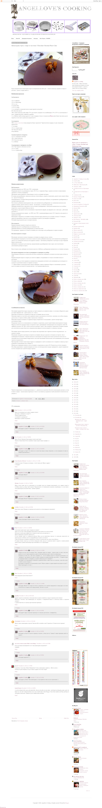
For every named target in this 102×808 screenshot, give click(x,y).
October (77, 432)
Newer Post (14, 718)
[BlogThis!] (40, 399)
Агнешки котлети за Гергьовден (81, 188)
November (77, 417)
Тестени (75, 269)
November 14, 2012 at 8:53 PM (43, 643)
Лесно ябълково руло (83, 758)
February (77, 449)
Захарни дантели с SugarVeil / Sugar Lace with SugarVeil (83, 323)
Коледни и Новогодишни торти (81, 223)
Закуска (75, 212)
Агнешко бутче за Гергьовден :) (81, 191)
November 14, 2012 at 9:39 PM (37, 655)
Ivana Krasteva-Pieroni (20, 461)
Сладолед (76, 264)
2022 (75, 391)
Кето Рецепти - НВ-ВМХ (45, 38)
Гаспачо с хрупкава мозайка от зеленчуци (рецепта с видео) (83, 711)
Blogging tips (3, 807)
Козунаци (36, 38)
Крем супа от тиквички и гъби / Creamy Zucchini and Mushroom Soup (80, 144)
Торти (27, 400)
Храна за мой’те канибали (80, 747)
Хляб (75, 275)
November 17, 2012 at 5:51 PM (37, 677)
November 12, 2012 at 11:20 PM (24, 573)
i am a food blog (77, 724)
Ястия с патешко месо (79, 283)
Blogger (67, 803)
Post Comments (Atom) (22, 721)
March (76, 447)
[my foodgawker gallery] (81, 702)
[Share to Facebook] (42, 399)
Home (12, 38)
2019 (75, 397)
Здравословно (77, 213)
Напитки (76, 237)
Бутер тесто (76, 198)
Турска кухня (77, 273)
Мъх (16, 573)
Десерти (23, 400)
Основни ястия (77, 241)
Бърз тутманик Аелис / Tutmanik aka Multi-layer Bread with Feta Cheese (84, 373)
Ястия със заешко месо (79, 288)
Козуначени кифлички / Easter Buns (83, 523)
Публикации (77, 256)
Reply (16, 420)
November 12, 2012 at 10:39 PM (37, 426)
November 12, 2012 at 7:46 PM (26, 483)
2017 (75, 402)
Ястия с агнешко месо (79, 279)
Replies (18, 423)
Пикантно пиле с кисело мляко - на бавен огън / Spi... (82, 428)
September (77, 434)
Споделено (76, 266)
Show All (88, 790)
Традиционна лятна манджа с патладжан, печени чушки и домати (83, 770)
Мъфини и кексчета (78, 234)
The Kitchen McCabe (79, 776)
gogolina (17, 595)
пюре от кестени (18, 123)
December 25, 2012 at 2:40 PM (28, 688)
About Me (18, 38)
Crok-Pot (76, 181)
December (77, 415)
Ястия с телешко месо (79, 287)
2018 (75, 400)
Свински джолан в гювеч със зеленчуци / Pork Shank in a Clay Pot (84, 347)
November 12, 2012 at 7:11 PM (33, 461)
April (76, 445)
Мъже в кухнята (77, 232)
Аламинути (76, 195)
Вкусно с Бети (77, 708)
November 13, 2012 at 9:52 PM (37, 610)
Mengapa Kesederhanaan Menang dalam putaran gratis (80, 742)
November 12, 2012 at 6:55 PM (24, 410)
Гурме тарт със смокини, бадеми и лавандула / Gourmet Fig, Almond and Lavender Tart (84, 508)
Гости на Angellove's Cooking (80, 204)
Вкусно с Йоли (77, 757)
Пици (75, 247)
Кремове (76, 228)
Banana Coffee (77, 725)
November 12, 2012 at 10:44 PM (37, 472)
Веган (75, 200)
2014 (75, 409)
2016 (75, 404)
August (77, 436)
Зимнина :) (76, 217)
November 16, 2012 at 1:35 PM (25, 665)
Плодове (76, 249)
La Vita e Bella (77, 182)
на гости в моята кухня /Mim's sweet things (25, 643)
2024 (75, 386)
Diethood (76, 718)
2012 (75, 413)
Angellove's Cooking (23, 426)
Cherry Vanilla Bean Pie (79, 777)
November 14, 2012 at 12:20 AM (28, 621)
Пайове (75, 243)
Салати (75, 260)
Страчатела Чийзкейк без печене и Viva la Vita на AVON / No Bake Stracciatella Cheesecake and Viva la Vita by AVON (81, 532)
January (77, 452)
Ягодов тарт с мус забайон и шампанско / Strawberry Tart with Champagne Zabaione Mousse (81, 339)
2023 (75, 388)
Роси (51, 116)
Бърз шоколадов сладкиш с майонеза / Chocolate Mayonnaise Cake (84, 316)
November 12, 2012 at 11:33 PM (37, 550)
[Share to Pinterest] (44, 399)
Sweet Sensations (78, 741)
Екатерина (17, 621)
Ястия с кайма (77, 281)
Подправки (76, 251)
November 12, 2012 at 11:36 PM (37, 583)
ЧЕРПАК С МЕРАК (79, 781)
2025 (75, 384)
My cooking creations (79, 729)
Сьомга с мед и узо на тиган (83, 749)
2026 (75, 382)
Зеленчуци (76, 215)
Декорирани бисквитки (27, 38)
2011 (75, 454)
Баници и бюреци (78, 196)
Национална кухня (78, 239)
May (76, 443)
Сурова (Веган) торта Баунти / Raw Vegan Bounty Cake (84, 540)
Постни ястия (77, 253)
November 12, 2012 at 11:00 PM (25, 527)
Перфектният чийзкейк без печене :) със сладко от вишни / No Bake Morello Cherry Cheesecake (81, 301)
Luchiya (17, 507)
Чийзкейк (76, 277)
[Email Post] (36, 398)
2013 (75, 411)
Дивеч (75, 210)
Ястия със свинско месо (79, 290)
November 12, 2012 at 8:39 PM (26, 507)
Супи (75, 268)
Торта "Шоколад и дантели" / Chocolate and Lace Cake (84, 308)
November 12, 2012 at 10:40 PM (37, 448)
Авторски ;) (18, 400)
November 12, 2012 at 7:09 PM (24, 437)
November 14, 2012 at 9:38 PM (37, 631)
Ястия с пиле (77, 285)
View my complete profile (78, 90)
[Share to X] (41, 399)
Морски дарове (77, 230)
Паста (75, 245)
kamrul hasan (18, 688)
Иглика (17, 483)
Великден (76, 202)
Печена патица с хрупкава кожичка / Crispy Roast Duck (84, 500)
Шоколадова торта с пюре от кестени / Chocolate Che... (82, 424)
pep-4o (16, 666)
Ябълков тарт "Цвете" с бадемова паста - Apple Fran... (81, 421)
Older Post (66, 718)
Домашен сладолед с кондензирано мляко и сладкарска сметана (83, 784)
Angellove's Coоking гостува (80, 179)
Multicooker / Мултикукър (80, 184)
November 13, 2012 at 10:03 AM (26, 595)
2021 (75, 393)
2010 (75, 457)
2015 (75, 406)
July (76, 438)
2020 (75, 395)
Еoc (16, 437)
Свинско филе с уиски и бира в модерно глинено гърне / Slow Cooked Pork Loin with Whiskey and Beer (81, 356)
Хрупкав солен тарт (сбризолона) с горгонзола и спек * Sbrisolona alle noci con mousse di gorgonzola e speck (81, 734)
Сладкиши (76, 262)
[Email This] (38, 399)
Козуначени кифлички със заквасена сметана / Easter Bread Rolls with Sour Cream (83, 365)
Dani (16, 410)
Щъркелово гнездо (78, 767)
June (76, 440)
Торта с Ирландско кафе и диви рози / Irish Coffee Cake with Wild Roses (84, 330)
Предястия (76, 254)
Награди (76, 236)
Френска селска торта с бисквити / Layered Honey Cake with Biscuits (84, 516)
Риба (75, 258)
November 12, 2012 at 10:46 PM (37, 517)
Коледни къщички (78, 226)
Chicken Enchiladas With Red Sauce (80, 719)
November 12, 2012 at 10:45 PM (37, 496)
